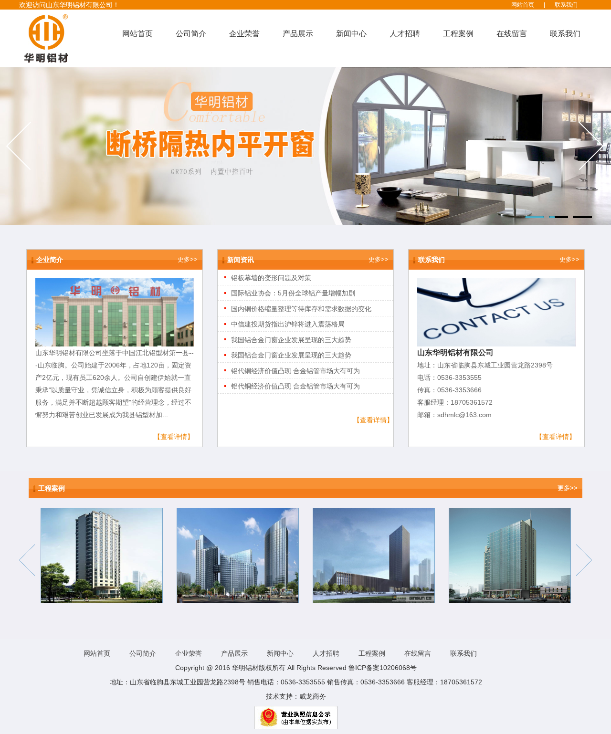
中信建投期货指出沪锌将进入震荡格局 (288, 324)
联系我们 (566, 4)
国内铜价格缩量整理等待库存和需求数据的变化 (301, 309)
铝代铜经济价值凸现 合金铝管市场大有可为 (295, 371)
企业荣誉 (244, 34)
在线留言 (511, 34)
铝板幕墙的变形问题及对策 (271, 278)
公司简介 (191, 34)
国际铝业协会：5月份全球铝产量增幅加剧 (293, 293)
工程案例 (458, 34)
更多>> (188, 259)
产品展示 (298, 34)
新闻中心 (351, 34)
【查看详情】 (174, 436)
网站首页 (522, 4)
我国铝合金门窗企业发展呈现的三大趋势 (291, 340)
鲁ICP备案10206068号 (382, 667)
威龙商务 (312, 696)
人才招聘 (405, 34)
